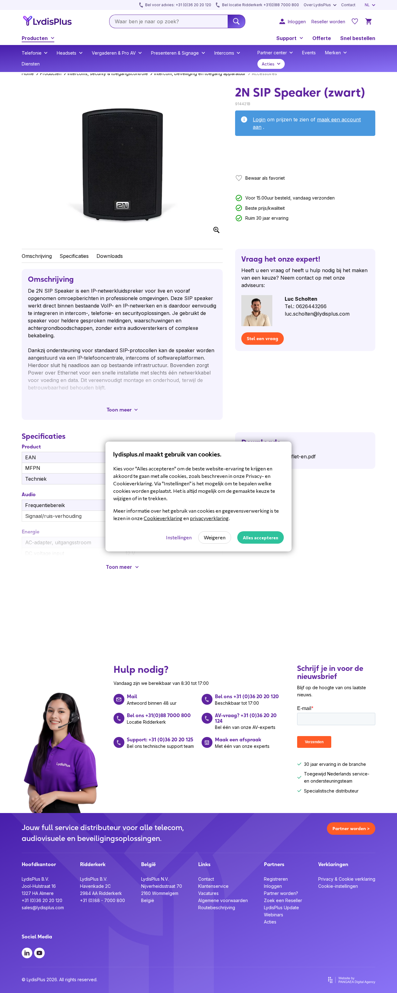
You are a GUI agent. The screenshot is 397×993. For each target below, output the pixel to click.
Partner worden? (281, 893)
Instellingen (179, 537)
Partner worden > (351, 828)
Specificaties (74, 256)
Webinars (273, 914)
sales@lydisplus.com (43, 907)
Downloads (109, 256)
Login (259, 119)
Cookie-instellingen (338, 886)
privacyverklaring (209, 518)
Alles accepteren (260, 537)
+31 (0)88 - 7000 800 (102, 900)
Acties (270, 921)
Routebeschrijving (216, 907)
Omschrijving (37, 256)
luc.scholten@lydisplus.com (317, 314)
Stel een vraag (262, 338)
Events (309, 52)
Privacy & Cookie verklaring (346, 879)
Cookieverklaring (163, 518)
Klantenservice (213, 886)
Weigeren (214, 537)
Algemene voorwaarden (223, 900)
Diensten (31, 63)
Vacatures (208, 893)
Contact (206, 879)
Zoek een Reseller (283, 900)
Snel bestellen (357, 38)
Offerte (321, 38)
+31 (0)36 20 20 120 (42, 900)
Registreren (276, 879)
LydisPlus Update (281, 907)
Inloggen (273, 886)
